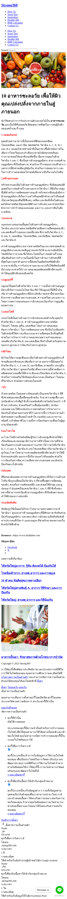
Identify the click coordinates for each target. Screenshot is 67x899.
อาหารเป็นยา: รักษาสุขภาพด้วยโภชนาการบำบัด (32, 657)
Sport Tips (12, 14)
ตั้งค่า (40, 681)
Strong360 (9, 5)
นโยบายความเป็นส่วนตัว (14, 677)
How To (11, 11)
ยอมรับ (23, 687)
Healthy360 (13, 20)
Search (4, 50)
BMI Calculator (15, 22)
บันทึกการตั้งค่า (9, 820)
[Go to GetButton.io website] (60, 896)
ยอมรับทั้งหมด (9, 707)
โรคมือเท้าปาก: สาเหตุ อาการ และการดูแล (28, 573)
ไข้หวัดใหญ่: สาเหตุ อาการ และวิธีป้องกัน (27, 599)
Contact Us (13, 25)
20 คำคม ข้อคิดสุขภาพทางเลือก (21, 580)
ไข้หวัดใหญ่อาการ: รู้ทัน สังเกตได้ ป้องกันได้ (28, 565)
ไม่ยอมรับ (13, 687)
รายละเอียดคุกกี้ (16, 774)
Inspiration (12, 17)
